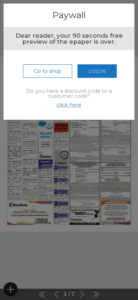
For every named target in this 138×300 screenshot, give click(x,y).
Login (97, 71)
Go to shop (47, 71)
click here (69, 104)
